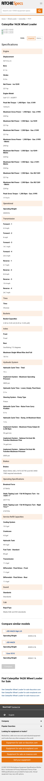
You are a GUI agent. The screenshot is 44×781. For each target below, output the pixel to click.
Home (4, 19)
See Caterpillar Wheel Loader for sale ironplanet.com (21, 692)
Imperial (31, 38)
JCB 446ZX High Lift (14, 631)
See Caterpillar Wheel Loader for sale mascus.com (20, 696)
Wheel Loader (12, 19)
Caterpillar (22, 19)
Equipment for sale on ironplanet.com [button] (22, 748)
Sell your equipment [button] (22, 760)
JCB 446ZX (10, 642)
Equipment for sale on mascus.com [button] (22, 754)
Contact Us (16, 707)
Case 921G (10, 653)
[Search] (39, 11)
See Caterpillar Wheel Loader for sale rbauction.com (21, 690)
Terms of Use (32, 769)
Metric (39, 38)
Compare (8, 666)
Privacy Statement (21, 769)
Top (40, 778)
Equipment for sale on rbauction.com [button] (22, 743)
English (12, 715)
